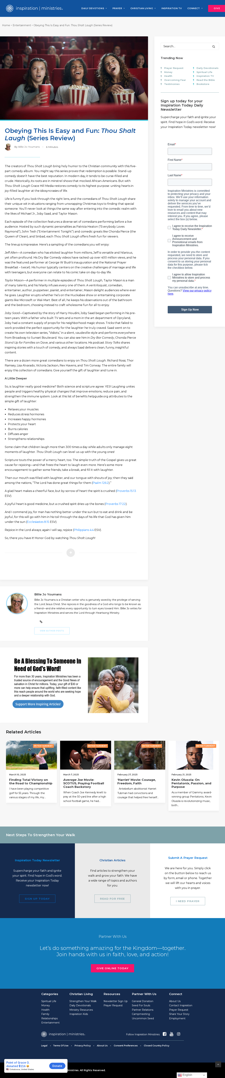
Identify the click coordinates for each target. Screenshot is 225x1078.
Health (168, 76)
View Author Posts (52, 631)
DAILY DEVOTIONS (92, 8)
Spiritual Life (204, 72)
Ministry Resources (81, 1009)
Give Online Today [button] (113, 968)
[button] (214, 46)
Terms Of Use (60, 1045)
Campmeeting (141, 1014)
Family (45, 1014)
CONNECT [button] (193, 8)
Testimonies (172, 84)
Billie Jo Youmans (29, 146)
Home (6, 25)
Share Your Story (179, 1014)
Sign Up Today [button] (37, 898)
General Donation (142, 1001)
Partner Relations (142, 1009)
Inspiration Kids (78, 1014)
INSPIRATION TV (171, 8)
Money (168, 72)
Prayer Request (173, 68)
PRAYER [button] (117, 8)
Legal (44, 1045)
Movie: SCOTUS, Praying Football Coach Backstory (83, 783)
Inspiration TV (205, 76)
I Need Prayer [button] (188, 901)
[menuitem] (94, 8)
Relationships (49, 1018)
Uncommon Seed (143, 1018)
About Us (175, 1001)
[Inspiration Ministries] (34, 8)
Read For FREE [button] (112, 898)
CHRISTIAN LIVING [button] (141, 8)
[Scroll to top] (218, 1064)
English (187, 1074)
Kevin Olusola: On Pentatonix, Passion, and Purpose (191, 783)
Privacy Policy (83, 1045)
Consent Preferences (126, 1045)
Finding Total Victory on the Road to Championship (30, 781)
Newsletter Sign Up (116, 1001)
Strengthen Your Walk (83, 1001)
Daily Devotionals (207, 68)
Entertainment (22, 25)
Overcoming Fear (175, 80)
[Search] (190, 46)
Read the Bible (206, 80)
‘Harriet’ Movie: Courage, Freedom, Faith (136, 781)
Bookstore (203, 84)
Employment (177, 1018)
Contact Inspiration (180, 1005)
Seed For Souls (141, 1005)
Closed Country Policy (156, 1045)
